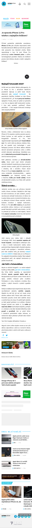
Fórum (12, 19)
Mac (15, 442)
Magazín (6, 19)
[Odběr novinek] (20, 4)
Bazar (18, 19)
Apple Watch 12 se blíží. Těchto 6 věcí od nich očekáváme (20, 463)
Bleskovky (25, 19)
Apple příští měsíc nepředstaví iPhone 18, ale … (11, 502)
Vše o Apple (17, 455)
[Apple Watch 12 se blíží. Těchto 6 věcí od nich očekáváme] (6, 465)
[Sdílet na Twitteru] (6, 335)
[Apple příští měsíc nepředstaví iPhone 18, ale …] (11, 492)
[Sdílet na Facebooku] (3, 335)
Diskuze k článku (7, 353)
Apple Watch (17, 468)
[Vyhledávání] (25, 4)
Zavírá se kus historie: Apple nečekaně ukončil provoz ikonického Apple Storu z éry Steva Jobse (21, 450)
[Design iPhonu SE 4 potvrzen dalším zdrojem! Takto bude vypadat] (11, 373)
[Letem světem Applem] (9, 4)
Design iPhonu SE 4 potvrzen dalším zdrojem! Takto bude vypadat (11, 383)
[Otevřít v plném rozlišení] (16, 120)
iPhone (4, 509)
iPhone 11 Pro (5, 337)
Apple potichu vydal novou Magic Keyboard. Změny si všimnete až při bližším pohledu (21, 438)
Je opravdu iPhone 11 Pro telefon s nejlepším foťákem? (14, 34)
